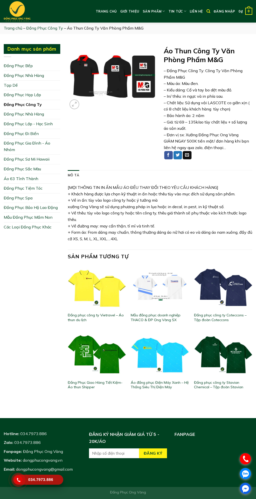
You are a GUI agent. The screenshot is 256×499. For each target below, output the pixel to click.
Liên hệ (196, 11)
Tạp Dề (11, 85)
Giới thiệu (130, 11)
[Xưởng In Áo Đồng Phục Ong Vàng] (29, 11)
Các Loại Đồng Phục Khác (28, 226)
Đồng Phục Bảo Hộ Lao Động (31, 207)
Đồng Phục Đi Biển (21, 133)
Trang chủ (106, 11)
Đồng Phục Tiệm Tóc (23, 188)
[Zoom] (74, 104)
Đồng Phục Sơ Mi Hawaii (27, 159)
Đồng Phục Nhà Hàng (24, 75)
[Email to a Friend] (187, 155)
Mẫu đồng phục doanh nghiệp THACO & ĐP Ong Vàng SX (155, 317)
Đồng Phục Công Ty (44, 28)
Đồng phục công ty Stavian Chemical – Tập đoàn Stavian (218, 385)
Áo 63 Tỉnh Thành (21, 178)
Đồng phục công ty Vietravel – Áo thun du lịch (96, 317)
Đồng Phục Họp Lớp (22, 94)
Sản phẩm (152, 11)
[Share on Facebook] (168, 155)
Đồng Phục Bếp (18, 65)
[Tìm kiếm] (208, 11)
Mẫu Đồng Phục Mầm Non (28, 217)
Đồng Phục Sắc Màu (22, 168)
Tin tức (175, 11)
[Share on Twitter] (178, 155)
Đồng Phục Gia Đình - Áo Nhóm (27, 146)
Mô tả (73, 175)
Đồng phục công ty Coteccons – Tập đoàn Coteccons (220, 317)
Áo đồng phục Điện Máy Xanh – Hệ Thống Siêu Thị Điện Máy (160, 385)
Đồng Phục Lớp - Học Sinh (28, 123)
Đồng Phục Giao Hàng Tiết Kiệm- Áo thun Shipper (95, 385)
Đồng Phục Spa (18, 197)
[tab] (73, 175)
